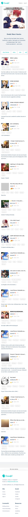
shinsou (14, 173)
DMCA (16, 513)
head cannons (5, 320)
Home (3, 491)
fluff (14, 111)
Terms (16, 508)
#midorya (4, 448)
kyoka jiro (8, 244)
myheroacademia (15, 66)
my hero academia (6, 69)
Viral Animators (6, 511)
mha (20, 52)
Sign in (3, 496)
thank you (22, 386)
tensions (4, 212)
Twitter (16, 494)
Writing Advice (5, 506)
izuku (10, 261)
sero (9, 322)
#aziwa (3, 264)
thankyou (15, 386)
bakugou (20, 261)
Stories (4, 494)
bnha (14, 52)
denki (12, 90)
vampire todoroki (6, 363)
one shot (4, 113)
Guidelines (17, 511)
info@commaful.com (12, 481)
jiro (3, 244)
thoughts (15, 282)
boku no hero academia (18, 69)
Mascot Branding (6, 508)
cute (21, 229)
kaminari (18, 90)
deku (12, 192)
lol (12, 229)
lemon (19, 209)
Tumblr (16, 496)
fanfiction (22, 299)
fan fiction (15, 299)
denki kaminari (5, 90)
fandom (4, 282)
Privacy (17, 506)
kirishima (20, 320)
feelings (9, 386)
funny (16, 229)
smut (14, 209)
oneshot (19, 111)
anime (3, 229)
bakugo (21, 192)
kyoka (14, 244)
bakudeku (4, 261)
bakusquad (13, 320)
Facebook (17, 491)
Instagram (17, 499)
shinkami (9, 173)
